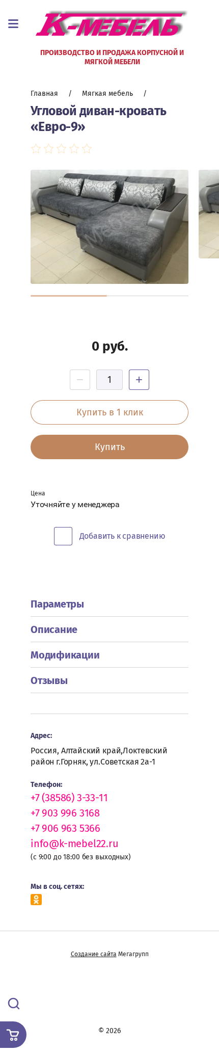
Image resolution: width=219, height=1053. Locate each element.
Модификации (65, 655)
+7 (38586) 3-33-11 (69, 798)
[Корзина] (13, 1034)
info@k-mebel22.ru (75, 843)
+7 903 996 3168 (65, 813)
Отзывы (49, 680)
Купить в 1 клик (109, 412)
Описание (54, 629)
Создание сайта (94, 954)
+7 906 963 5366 (65, 828)
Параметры (57, 604)
